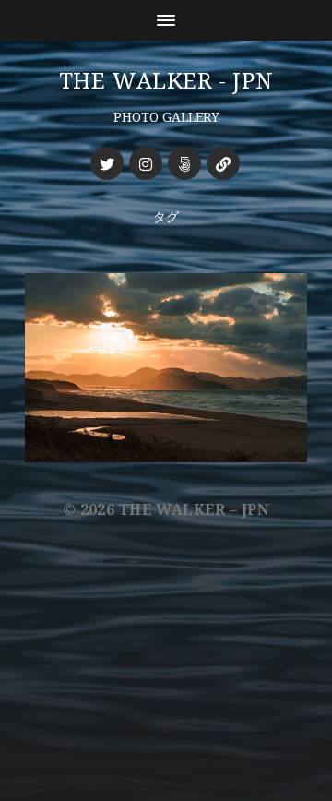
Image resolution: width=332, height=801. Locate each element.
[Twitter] (107, 163)
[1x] (223, 163)
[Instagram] (145, 163)
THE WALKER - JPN (166, 81)
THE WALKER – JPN (194, 510)
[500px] (184, 163)
